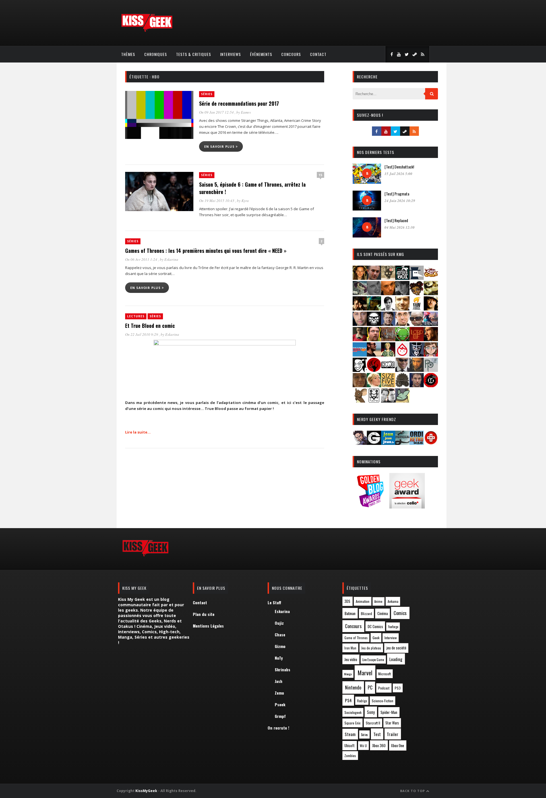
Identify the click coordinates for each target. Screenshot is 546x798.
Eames (246, 112)
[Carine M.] (360, 293)
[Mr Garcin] (417, 355)
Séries (206, 94)
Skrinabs (282, 669)
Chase (280, 634)
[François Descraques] (388, 309)
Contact (318, 54)
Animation (362, 601)
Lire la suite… (138, 432)
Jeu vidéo (350, 659)
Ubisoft (349, 745)
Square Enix (352, 722)
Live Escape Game (373, 659)
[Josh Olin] (402, 324)
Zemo (279, 693)
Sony (371, 712)
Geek (376, 637)
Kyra (245, 200)
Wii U (363, 745)
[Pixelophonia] (431, 370)
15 (320, 175)
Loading (395, 659)
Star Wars (392, 723)
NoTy (279, 658)
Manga (347, 674)
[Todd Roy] (417, 385)
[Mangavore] (360, 355)
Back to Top (413, 791)
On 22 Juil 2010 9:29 (142, 334)
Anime (378, 601)
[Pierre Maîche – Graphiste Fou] (360, 443)
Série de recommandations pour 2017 (239, 103)
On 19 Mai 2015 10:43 (217, 200)
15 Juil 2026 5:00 (398, 173)
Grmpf (280, 716)
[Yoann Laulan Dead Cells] (431, 324)
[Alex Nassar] (374, 278)
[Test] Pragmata (396, 194)
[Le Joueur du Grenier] (374, 339)
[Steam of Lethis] (402, 385)
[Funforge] (417, 309)
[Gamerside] (374, 443)
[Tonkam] (431, 385)
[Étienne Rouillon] (360, 309)
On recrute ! (278, 728)
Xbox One (397, 745)
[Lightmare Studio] (402, 339)
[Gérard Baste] (431, 309)
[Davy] (388, 293)
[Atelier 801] (402, 278)
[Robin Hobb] (360, 385)
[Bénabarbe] (417, 278)
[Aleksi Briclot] (360, 278)
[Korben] (417, 324)
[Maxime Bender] (374, 355)
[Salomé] (374, 385)
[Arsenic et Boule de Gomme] (388, 278)
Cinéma (382, 613)
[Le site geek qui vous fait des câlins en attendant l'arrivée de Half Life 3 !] (147, 30)
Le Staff (274, 602)
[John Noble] (388, 324)
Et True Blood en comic (150, 325)
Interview (390, 637)
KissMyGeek (146, 790)
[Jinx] (374, 324)
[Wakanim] (388, 401)
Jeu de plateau (371, 647)
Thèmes (128, 54)
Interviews (230, 54)
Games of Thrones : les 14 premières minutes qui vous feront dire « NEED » (205, 250)
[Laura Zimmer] (360, 339)
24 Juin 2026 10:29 (399, 200)
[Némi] (360, 370)
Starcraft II (373, 722)
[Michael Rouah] (402, 355)
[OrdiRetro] (417, 443)
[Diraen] (417, 293)
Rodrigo (362, 701)
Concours (291, 54)
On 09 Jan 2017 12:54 (217, 112)
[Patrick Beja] (417, 370)
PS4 (348, 700)
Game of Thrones (356, 638)
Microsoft (384, 673)
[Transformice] (360, 401)
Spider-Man (388, 712)
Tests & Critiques (193, 54)
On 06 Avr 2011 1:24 (141, 259)
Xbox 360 (379, 745)
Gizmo (280, 646)
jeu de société (396, 648)
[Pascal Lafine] (402, 370)
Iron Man (350, 647)
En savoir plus (220, 146)
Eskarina (171, 259)
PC (370, 687)
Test (377, 734)
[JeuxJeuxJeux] (388, 443)
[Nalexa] (431, 355)
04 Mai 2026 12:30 (399, 227)
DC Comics (375, 626)
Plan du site (203, 614)
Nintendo (353, 687)
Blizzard (366, 613)
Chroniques (155, 54)
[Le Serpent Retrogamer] (402, 443)
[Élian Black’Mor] (431, 293)
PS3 (398, 688)
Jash (278, 681)
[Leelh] (388, 339)
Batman (350, 613)
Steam (350, 734)
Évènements (261, 54)
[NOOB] (388, 370)
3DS (347, 601)
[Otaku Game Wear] (431, 443)
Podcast (384, 688)
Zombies (350, 755)
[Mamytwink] (431, 339)
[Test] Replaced (396, 220)
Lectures (135, 316)
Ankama (393, 601)
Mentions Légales (208, 626)
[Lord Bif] (417, 339)
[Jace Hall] (360, 324)
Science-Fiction (382, 700)
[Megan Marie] (388, 355)
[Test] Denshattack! (399, 167)
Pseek (280, 704)
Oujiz (279, 623)
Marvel (365, 672)
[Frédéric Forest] (402, 309)
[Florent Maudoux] (374, 309)
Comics (400, 612)
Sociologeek (352, 712)
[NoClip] (374, 370)
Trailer (392, 734)
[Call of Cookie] (431, 278)
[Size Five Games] (388, 385)
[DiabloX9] (402, 293)
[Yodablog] (402, 401)
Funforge (393, 626)
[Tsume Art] (374, 401)
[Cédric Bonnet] (374, 293)
